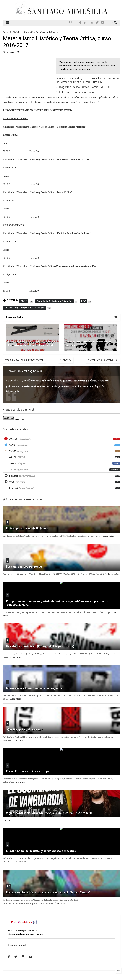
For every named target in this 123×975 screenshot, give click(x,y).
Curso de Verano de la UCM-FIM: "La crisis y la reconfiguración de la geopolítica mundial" (31, 343)
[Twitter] (97, 22)
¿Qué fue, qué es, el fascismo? (24, 729)
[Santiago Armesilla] (61, 15)
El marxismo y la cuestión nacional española (34, 688)
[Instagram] (92, 22)
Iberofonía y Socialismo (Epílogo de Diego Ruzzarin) (40, 646)
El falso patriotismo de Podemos (27, 528)
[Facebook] (80, 22)
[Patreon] (75, 22)
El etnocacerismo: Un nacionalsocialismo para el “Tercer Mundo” (48, 892)
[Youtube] (102, 22)
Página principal (17, 944)
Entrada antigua (103, 360)
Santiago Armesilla (107, 400)
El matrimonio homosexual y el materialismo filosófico (41, 851)
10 (8, 886)
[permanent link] (18, 52)
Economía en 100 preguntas (24, 566)
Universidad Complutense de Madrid (41, 32)
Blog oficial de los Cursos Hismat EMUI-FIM (84, 87)
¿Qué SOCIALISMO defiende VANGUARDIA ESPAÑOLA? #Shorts (49, 813)
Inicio (5, 32)
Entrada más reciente (24, 360)
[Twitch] (70, 22)
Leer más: (108, 535)
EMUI (16, 32)
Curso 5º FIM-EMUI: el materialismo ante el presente (88, 343)
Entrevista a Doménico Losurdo (77, 92)
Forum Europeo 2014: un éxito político (31, 771)
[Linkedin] (85, 22)
